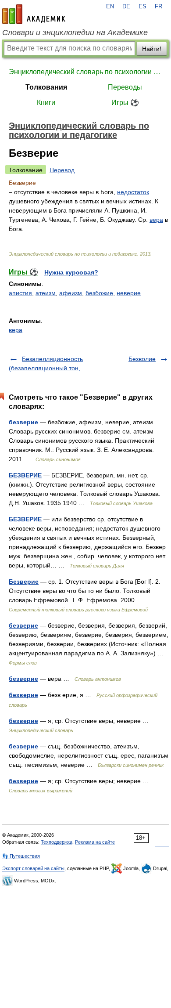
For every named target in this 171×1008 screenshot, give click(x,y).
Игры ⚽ (125, 102)
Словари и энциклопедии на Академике (75, 32)
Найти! (151, 48)
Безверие (24, 581)
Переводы (125, 87)
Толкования (46, 87)
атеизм (46, 292)
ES (142, 7)
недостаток (133, 191)
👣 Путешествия (21, 856)
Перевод (62, 169)
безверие (23, 422)
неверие (129, 292)
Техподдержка (56, 842)
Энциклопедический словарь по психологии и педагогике (85, 72)
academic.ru (33, 14)
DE (126, 7)
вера (156, 219)
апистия (20, 292)
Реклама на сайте (95, 842)
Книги (46, 102)
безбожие (99, 292)
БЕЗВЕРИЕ (25, 475)
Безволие (142, 358)
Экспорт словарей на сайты (33, 868)
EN (110, 7)
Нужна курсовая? (71, 272)
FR (158, 7)
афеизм (70, 292)
